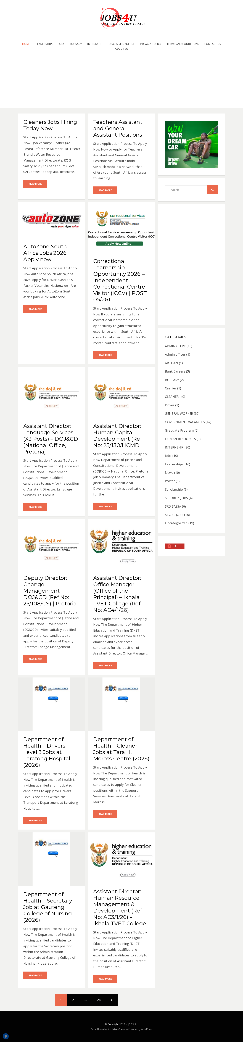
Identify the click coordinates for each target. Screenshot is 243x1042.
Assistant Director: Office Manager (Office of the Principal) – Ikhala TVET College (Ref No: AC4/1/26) (117, 594)
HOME (26, 44)
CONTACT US (212, 44)
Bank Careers (175, 371)
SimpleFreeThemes (117, 1029)
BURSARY (76, 44)
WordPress (146, 1029)
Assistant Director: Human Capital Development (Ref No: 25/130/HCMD (117, 436)
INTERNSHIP (95, 44)
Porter (170, 481)
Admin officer (175, 354)
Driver (169, 405)
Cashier (170, 388)
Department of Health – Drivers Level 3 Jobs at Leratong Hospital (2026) (46, 752)
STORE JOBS (174, 515)
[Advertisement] (121, 78)
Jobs (62, 44)
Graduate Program (179, 430)
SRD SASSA (173, 506)
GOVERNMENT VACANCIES (185, 422)
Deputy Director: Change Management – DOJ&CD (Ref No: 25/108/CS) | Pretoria (49, 591)
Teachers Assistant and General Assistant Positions (117, 128)
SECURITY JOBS (176, 498)
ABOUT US (121, 48)
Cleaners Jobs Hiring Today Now (50, 125)
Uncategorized (176, 523)
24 (101, 1000)
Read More (35, 183)
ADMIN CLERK (175, 346)
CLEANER (172, 396)
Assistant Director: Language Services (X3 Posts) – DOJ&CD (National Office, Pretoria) (50, 439)
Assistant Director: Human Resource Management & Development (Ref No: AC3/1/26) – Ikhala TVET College (119, 907)
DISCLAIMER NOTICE (122, 44)
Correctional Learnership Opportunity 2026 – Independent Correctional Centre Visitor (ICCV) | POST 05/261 (120, 280)
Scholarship (174, 489)
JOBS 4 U (133, 1024)
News (169, 472)
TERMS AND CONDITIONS (183, 44)
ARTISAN (171, 363)
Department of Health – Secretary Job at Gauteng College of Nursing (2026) (47, 907)
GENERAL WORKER (179, 413)
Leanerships (44, 44)
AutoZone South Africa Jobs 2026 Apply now (45, 253)
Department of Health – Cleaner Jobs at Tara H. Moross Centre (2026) (121, 749)
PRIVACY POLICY (150, 44)
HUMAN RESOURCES (180, 439)
